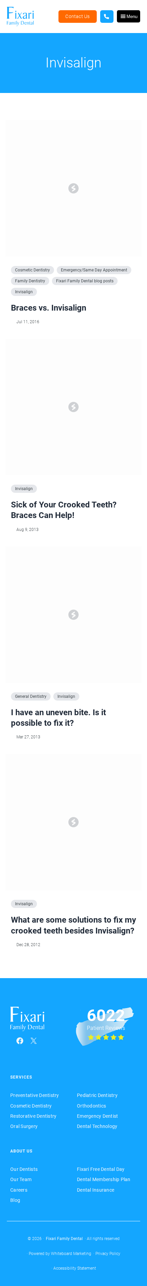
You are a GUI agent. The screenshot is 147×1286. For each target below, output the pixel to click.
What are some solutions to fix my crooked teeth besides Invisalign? (73, 925)
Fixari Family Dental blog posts (84, 281)
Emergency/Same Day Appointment (94, 270)
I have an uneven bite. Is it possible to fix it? (58, 718)
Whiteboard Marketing (71, 1253)
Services (21, 1077)
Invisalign (24, 291)
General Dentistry (30, 696)
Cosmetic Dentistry (32, 270)
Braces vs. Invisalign (48, 308)
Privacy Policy (107, 1253)
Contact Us (77, 16)
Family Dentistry (30, 281)
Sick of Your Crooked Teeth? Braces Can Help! (64, 510)
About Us (21, 1151)
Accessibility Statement (74, 1268)
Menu (131, 16)
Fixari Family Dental (64, 1238)
